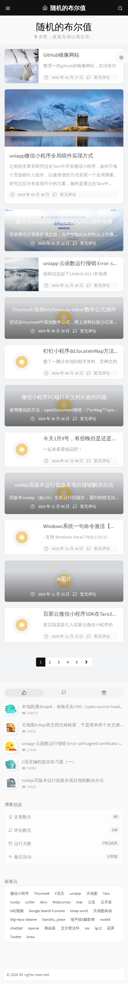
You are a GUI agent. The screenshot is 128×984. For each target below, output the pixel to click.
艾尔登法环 (70, 928)
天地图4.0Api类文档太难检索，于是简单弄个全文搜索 (73, 725)
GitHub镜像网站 (61, 54)
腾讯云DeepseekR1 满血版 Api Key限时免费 (64, 221)
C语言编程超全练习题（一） (49, 762)
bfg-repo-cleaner (23, 919)
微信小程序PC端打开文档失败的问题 (64, 397)
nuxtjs (15, 902)
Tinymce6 (41, 893)
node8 (105, 919)
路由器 (50, 928)
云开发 (106, 902)
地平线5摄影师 (83, 919)
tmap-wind (79, 910)
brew (31, 936)
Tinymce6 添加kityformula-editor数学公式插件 (64, 309)
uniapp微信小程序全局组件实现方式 (51, 155)
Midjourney (62, 902)
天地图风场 (102, 910)
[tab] (24, 692)
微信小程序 (19, 893)
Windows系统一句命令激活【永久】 (84, 526)
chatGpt (16, 928)
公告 (91, 902)
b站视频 (17, 910)
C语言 (59, 893)
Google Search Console (47, 910)
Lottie (29, 902)
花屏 (110, 928)
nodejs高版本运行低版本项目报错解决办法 (64, 484)
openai (33, 928)
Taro (106, 893)
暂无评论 (102, 77)
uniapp (75, 893)
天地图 (92, 893)
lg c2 (98, 928)
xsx (87, 928)
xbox (43, 902)
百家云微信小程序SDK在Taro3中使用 (85, 613)
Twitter (15, 936)
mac (79, 902)
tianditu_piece (53, 919)
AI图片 (64, 578)
